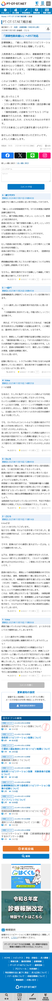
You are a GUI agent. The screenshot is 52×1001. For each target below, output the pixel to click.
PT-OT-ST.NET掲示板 (17, 16)
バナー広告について (16, 976)
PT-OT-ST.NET (13, 4)
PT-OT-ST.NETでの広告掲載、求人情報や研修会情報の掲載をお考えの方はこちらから (26, 945)
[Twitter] (20, 155)
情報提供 (20, 980)
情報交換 (36, 11)
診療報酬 (38, 961)
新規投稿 (32, 997)
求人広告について (39, 972)
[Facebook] (7, 155)
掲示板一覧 (19, 997)
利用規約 (33, 969)
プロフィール (20, 969)
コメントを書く (26, 685)
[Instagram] (45, 155)
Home (3, 16)
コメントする (26, 186)
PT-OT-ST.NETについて (21, 965)
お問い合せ (31, 980)
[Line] (32, 155)
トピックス (5, 11)
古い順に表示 (23, 163)
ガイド (37, 3)
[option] (26, 876)
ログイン (42, 3)
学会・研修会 (26, 11)
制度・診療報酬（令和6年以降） (27, 27)
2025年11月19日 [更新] (24, 146)
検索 (6, 997)
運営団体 (38, 965)
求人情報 (16, 11)
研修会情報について (36, 976)
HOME (7, 958)
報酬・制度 (47, 11)
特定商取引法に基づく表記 (16, 972)
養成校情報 (26, 961)
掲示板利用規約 (45, 997)
